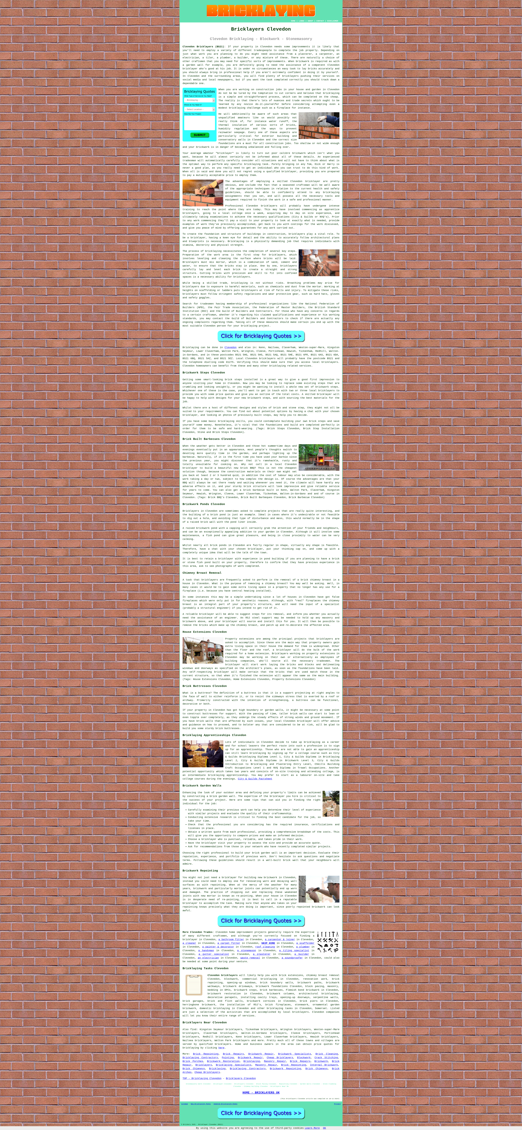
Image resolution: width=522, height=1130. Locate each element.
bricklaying (213, 251)
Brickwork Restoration (223, 1061)
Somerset (321, 1008)
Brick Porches (193, 1061)
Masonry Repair (275, 1061)
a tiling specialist (294, 950)
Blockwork (304, 1057)
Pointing (228, 1057)
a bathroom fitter (231, 939)
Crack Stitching (326, 1057)
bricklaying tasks (280, 1008)
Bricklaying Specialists (233, 1065)
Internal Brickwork (324, 1065)
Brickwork (321, 1061)
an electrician (208, 958)
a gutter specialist (214, 954)
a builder (301, 954)
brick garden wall (265, 853)
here (221, 1047)
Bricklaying (191, 347)
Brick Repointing (205, 1054)
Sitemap (184, 1104)
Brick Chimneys (194, 1068)
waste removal (250, 958)
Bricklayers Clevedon (241, 1078)
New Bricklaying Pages (201, 1104)
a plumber (303, 947)
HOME (293, 21)
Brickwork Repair (261, 1054)
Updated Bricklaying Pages (225, 1104)
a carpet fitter (228, 943)
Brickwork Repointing (285, 1068)
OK (324, 1128)
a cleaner (189, 943)
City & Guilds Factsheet (255, 779)
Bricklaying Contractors (200, 1057)
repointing (217, 884)
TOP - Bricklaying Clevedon (202, 1078)
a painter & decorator (218, 947)
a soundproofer (292, 958)
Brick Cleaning (327, 1054)
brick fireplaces (278, 1004)
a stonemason (246, 950)
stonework (301, 1004)
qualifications (279, 216)
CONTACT (320, 21)
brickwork (202, 147)
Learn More (312, 1128)
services (248, 1015)
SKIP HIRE (268, 943)
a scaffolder (305, 943)
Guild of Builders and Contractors (257, 318)
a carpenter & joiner (280, 939)
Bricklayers (203, 1065)
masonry (332, 986)
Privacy (337, 1104)
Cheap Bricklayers (280, 1057)
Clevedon (231, 347)
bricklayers (297, 234)
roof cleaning (265, 947)
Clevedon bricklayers (223, 975)
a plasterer (262, 954)
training (189, 209)
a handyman (206, 950)
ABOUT (310, 21)
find (193, 1029)
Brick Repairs (233, 1054)
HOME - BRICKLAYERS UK (261, 1092)
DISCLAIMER (332, 21)
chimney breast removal (322, 975)
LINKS (301, 21)
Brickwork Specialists (294, 1054)
